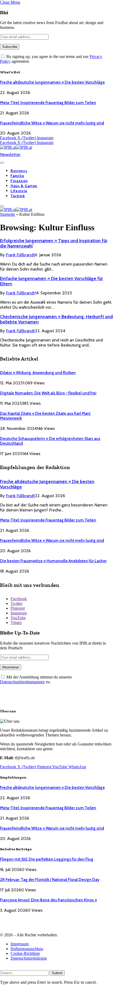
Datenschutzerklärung (29, 958)
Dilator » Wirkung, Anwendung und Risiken (38, 372)
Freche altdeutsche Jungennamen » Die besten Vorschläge (52, 82)
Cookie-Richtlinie (25, 953)
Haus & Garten (24, 185)
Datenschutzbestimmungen (22, 682)
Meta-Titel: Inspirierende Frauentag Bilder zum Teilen (48, 102)
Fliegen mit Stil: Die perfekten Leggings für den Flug (46, 859)
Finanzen (19, 180)
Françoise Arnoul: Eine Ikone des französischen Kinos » (48, 900)
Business (19, 170)
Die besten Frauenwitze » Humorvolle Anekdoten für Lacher (53, 561)
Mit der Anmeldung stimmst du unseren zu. (36, 679)
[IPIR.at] (16, 147)
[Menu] (2, 163)
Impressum (20, 944)
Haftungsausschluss (27, 948)
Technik (18, 196)
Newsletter (10, 154)
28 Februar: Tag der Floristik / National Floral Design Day (49, 879)
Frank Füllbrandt (20, 254)
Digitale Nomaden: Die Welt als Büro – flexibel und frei (48, 393)
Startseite (7, 214)
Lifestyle (19, 190)
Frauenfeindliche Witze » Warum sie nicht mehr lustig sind (52, 123)
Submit (57, 973)
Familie (17, 175)
